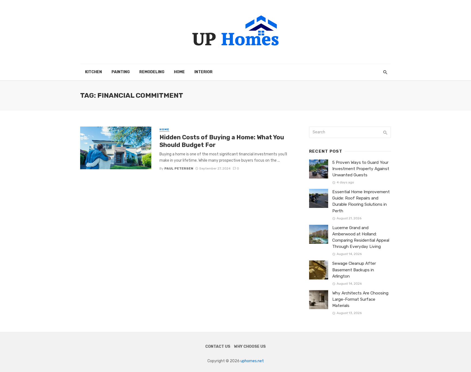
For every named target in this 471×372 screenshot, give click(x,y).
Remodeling (151, 72)
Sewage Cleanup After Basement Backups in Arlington (354, 269)
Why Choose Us (250, 346)
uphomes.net (252, 361)
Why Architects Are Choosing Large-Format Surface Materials (360, 299)
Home (179, 72)
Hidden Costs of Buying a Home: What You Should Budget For (221, 141)
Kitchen (93, 72)
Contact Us (217, 346)
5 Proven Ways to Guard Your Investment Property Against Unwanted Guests (360, 168)
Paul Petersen (178, 168)
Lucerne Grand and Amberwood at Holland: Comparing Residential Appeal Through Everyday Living (360, 237)
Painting (120, 72)
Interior (203, 72)
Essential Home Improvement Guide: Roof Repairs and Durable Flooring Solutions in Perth (361, 201)
